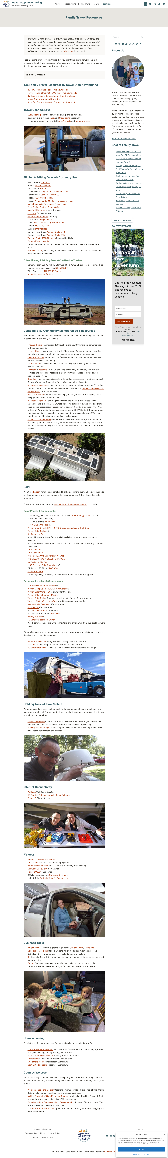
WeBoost (32, 792)
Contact (35, 1137)
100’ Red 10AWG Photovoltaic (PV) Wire (46, 556)
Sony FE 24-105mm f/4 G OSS (55, 191)
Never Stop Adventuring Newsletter (44, 99)
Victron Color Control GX (39, 592)
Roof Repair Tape (35, 571)
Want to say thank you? (122, 220)
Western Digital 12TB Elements (42, 238)
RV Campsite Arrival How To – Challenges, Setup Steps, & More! (129, 186)
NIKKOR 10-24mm (52, 271)
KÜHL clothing (34, 115)
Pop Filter (32, 213)
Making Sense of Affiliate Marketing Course (48, 1096)
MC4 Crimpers (34, 549)
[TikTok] (159, 4)
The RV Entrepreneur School (41, 1108)
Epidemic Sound (35, 250)
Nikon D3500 (61, 268)
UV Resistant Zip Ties (37, 562)
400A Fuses (33, 607)
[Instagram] (155, 4)
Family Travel (84, 4)
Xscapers (43, 370)
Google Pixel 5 (45, 219)
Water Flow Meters (36, 721)
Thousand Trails (35, 345)
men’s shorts (65, 121)
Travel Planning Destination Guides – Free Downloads (52, 93)
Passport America (36, 394)
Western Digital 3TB (55, 232)
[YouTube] (150, 4)
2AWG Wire (53, 568)
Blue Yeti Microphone (37, 210)
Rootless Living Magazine (39, 419)
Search (140, 1129)
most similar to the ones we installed (70, 504)
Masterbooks (33, 1059)
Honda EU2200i (35, 872)
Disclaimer (43, 951)
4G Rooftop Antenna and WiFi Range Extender (49, 795)
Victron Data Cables (37, 531)
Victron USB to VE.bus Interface (42, 601)
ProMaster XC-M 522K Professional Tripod (54, 201)
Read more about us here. (124, 138)
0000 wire (55, 613)
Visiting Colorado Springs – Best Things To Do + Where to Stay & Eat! (129, 169)
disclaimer (69, 51)
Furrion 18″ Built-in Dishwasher (42, 859)
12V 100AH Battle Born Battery (42, 586)
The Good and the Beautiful (40, 1049)
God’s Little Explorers (37, 1065)
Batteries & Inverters (37, 641)
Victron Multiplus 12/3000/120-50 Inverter (47, 589)
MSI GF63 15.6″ (42, 226)
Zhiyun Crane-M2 (43, 185)
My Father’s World (36, 1062)
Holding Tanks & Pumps (38, 727)
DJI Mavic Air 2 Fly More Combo (49, 222)
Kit (29, 957)
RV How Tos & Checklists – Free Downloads (48, 90)
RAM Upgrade (40, 229)
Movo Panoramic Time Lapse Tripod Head (47, 204)
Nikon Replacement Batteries (41, 274)
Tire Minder (33, 862)
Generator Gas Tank (58, 875)
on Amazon (50, 522)
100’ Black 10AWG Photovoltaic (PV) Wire (46, 559)
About (37, 1129)
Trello (30, 963)
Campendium (34, 363)
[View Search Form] (145, 4)
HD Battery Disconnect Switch (41, 620)
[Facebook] (164, 4)
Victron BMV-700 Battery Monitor (43, 595)
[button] (164, 1135)
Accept (141, 1149)
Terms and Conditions (128, 335)
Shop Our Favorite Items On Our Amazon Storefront (51, 102)
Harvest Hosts (34, 351)
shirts (52, 118)
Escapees (32, 370)
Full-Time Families (36, 357)
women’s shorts (82, 121)
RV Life (96, 4)
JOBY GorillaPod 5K (44, 198)
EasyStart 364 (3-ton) (38, 869)
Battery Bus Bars (35, 617)
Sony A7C (44, 188)
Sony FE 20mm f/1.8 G (51, 195)
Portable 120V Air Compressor (54, 878)
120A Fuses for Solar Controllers (42, 565)
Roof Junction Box (36, 534)
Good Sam (32, 379)
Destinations (70, 4)
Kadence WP (110, 1152)
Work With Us (47, 1137)
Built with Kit (128, 340)
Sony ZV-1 (45, 182)
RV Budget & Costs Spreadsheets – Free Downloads (51, 96)
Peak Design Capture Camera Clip (43, 207)
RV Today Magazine (37, 401)
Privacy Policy (136, 1154)
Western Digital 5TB (55, 235)
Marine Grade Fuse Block (39, 604)
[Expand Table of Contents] (101, 75)
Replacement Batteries (38, 216)
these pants (64, 118)
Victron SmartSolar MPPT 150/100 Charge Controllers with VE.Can (58, 528)
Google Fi (32, 798)
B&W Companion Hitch (38, 866)
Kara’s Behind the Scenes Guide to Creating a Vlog (51, 1102)
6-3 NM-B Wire (40, 610)
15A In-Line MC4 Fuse (38, 525)
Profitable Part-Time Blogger (41, 1090)
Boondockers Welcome (38, 385)
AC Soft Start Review (37, 648)
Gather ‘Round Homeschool (40, 1055)
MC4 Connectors (35, 553)
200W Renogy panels (81, 515)
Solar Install (33, 644)
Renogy (36, 492)
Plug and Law (34, 948)
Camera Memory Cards (38, 241)
